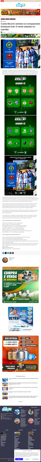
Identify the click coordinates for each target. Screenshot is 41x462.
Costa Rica (8, 16)
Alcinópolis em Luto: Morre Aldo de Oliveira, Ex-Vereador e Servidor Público (37, 412)
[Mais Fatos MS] (20, 5)
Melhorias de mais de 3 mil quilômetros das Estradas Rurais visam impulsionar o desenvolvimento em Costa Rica (24, 422)
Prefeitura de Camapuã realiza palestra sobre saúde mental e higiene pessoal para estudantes (17, 442)
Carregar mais (20, 401)
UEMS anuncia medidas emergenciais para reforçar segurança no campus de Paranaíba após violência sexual (31, 444)
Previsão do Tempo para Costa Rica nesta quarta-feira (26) (20, 391)
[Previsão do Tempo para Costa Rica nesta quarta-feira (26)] (5, 393)
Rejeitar (27, 459)
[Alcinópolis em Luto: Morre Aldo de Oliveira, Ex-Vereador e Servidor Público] (31, 412)
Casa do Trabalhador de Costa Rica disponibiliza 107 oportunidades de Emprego (23, 378)
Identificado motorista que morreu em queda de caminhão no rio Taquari (3, 441)
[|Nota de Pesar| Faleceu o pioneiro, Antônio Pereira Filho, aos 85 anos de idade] (31, 421)
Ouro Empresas (4, 458)
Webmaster (4, 32)
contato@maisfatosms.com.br (5, 417)
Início (2, 16)
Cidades (5, 16)
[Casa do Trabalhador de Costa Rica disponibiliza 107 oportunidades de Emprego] (5, 380)
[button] (39, 450)
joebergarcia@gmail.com (8, 418)
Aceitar (19, 459)
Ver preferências (36, 459)
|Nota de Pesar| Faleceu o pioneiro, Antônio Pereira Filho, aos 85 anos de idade (37, 421)
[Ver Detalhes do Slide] (20, 12)
